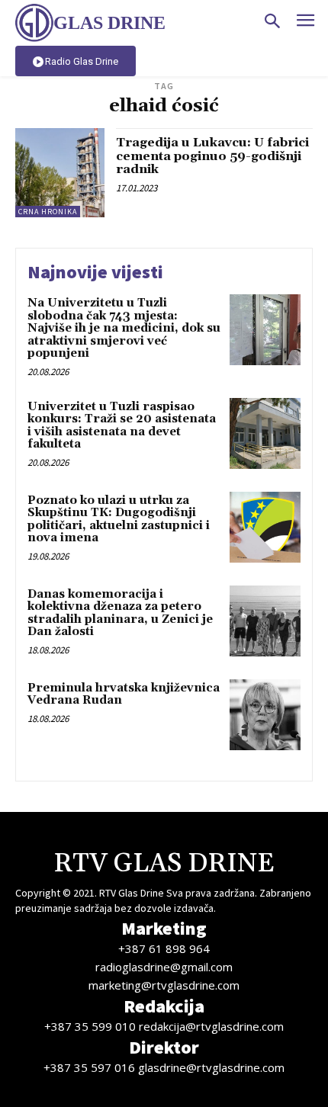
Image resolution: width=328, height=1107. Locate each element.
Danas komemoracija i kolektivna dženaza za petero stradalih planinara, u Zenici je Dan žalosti (120, 613)
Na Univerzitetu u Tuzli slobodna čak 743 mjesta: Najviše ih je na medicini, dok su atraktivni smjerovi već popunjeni (123, 328)
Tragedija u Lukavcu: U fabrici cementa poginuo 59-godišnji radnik (212, 156)
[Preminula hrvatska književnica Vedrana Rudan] (265, 714)
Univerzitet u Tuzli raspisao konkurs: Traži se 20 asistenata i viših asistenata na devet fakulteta (121, 425)
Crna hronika (47, 212)
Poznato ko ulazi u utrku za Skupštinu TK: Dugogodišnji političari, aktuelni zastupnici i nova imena (118, 519)
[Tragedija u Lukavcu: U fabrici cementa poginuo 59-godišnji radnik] (60, 172)
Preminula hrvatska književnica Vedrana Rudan (123, 694)
